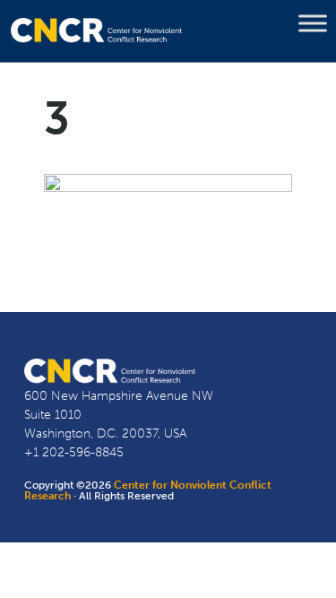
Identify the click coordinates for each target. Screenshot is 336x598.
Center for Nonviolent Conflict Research (147, 490)
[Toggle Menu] (312, 23)
